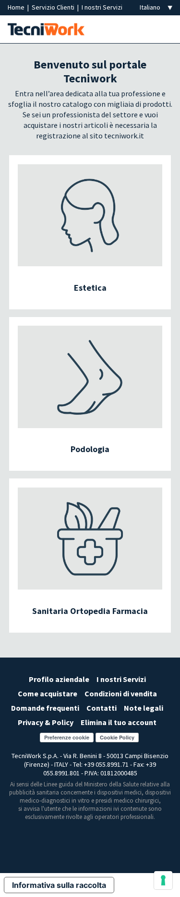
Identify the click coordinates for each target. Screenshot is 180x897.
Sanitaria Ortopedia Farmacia (90, 610)
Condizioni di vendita (120, 693)
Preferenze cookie (66, 737)
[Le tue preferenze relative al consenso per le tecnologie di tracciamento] (163, 880)
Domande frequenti (45, 708)
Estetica (90, 287)
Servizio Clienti (54, 7)
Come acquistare (47, 693)
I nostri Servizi (102, 7)
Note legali (143, 708)
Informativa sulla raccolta (59, 885)
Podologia (90, 448)
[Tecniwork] (46, 28)
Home (17, 7)
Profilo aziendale (59, 679)
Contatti (101, 708)
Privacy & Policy (45, 722)
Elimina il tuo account (118, 722)
